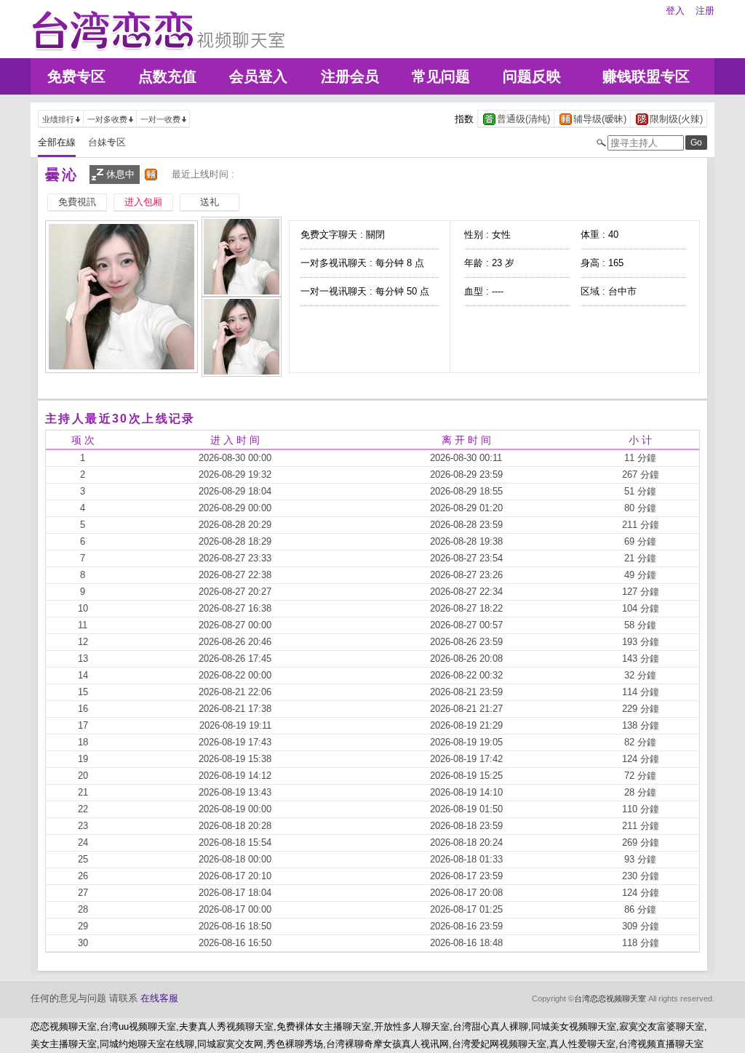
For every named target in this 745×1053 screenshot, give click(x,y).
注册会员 (350, 76)
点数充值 (167, 76)
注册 (705, 10)
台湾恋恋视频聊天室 (610, 998)
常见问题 (441, 76)
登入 (675, 10)
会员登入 (258, 76)
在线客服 (159, 998)
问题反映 (532, 76)
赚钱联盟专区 (646, 76)
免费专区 (76, 76)
